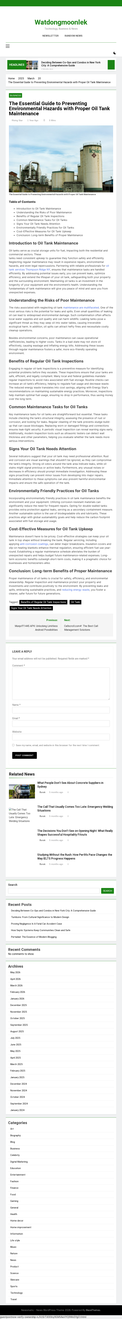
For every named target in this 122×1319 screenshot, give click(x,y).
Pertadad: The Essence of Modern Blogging (34, 936)
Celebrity (15, 1155)
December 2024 (18, 1083)
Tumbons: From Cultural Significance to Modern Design (40, 917)
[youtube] (69, 14)
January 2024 (17, 1110)
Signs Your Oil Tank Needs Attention (31, 608)
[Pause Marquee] (111, 65)
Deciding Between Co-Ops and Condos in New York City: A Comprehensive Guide (70, 64)
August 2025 (17, 1031)
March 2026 (16, 985)
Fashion (14, 1181)
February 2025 (17, 1070)
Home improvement (20, 1227)
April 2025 (15, 1057)
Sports (13, 1286)
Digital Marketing (19, 1161)
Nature (13, 1253)
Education (15, 1168)
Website (17, 731)
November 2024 (18, 1090)
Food (13, 1194)
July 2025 (15, 1038)
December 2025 (18, 1005)
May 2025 (15, 1051)
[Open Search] (109, 53)
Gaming (14, 1201)
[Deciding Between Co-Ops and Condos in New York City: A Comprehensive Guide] (32, 67)
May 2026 (15, 972)
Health (13, 1214)
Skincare (14, 1279)
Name (16, 704)
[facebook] (53, 14)
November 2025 (18, 1011)
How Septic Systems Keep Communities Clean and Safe (40, 930)
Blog (12, 1142)
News (13, 1260)
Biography (15, 1135)
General (14, 1207)
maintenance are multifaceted (81, 307)
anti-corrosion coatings (34, 543)
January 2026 (17, 998)
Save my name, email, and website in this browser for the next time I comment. (58, 745)
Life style (15, 1240)
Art (12, 1128)
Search (12, 884)
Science (14, 1273)
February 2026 (17, 992)
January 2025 (17, 1077)
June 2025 (15, 1044)
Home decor (16, 1220)
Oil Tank (75, 602)
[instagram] (57, 14)
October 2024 (17, 1097)
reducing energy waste (75, 589)
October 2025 (17, 1018)
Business (15, 95)
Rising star (17, 120)
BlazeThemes (93, 1310)
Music (13, 1247)
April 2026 (15, 979)
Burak (42, 792)
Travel (13, 1299)
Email (16, 718)
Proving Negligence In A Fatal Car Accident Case (36, 923)
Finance (14, 1187)
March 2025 (16, 1064)
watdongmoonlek (61, 22)
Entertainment (17, 1174)
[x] (61, 14)
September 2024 (19, 1103)
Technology (16, 1292)
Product (14, 1266)
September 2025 (19, 1025)
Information (16, 1233)
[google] (65, 14)
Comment (18, 665)
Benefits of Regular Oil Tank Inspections (43, 602)
